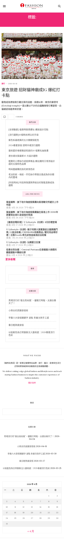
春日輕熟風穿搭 (16, 325)
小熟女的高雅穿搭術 (18, 310)
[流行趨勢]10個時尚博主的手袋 (24, 134)
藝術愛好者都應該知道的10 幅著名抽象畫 (28, 150)
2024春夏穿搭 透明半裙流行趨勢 (24, 145)
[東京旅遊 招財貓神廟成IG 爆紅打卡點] (32, 56)
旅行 (3, 84)
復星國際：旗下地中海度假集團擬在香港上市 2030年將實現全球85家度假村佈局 (32, 213)
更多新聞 (10, 259)
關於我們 (32, 383)
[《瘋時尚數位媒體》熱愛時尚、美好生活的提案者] (32, 6)
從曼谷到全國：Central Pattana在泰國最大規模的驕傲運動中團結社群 (31, 251)
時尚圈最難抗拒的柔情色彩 (22, 169)
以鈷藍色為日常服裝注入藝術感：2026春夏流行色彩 (26, 468)
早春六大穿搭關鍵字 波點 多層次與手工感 (29, 317)
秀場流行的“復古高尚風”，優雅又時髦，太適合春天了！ (29, 436)
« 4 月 (30, 531)
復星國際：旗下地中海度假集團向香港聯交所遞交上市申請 (32, 203)
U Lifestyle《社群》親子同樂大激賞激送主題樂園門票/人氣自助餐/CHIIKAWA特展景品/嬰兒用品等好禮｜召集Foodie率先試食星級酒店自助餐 (32, 232)
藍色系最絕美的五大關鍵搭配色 (24, 140)
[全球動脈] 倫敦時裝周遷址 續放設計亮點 (28, 129)
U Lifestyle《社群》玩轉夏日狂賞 (23, 242)
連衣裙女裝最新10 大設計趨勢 (23, 155)
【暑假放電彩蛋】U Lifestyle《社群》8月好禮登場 (31, 222)
